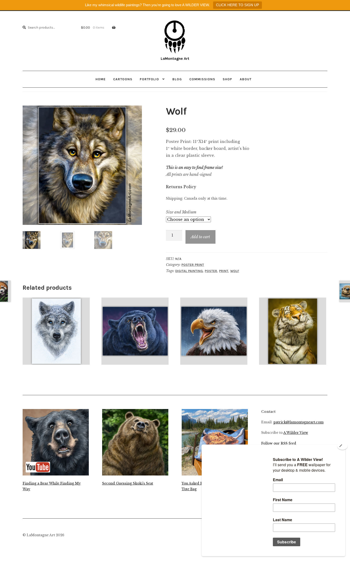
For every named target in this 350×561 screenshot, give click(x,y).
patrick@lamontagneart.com (298, 422)
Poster (211, 271)
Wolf (234, 271)
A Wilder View (295, 433)
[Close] (342, 446)
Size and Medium (181, 212)
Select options (56, 331)
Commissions (202, 79)
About (245, 79)
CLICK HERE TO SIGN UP (237, 5)
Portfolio (149, 79)
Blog (177, 79)
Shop (227, 79)
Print (223, 271)
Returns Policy (181, 186)
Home (100, 79)
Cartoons (122, 79)
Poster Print (192, 265)
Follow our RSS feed (278, 443)
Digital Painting (189, 271)
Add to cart (200, 236)
